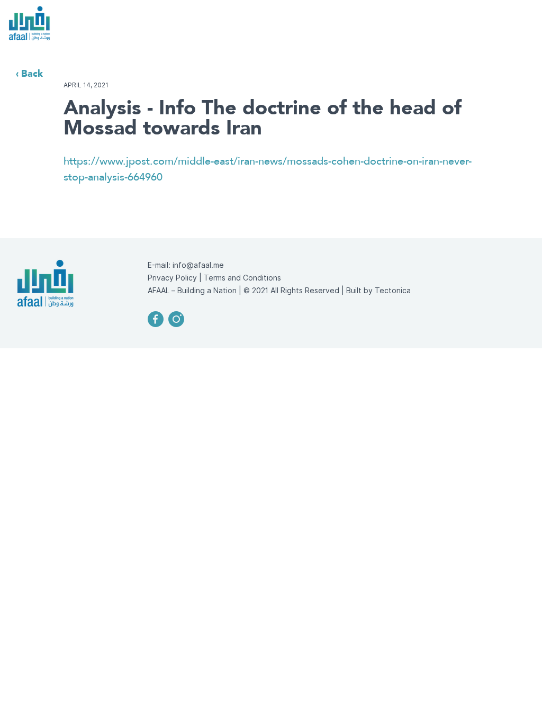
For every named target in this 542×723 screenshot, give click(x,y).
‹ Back (29, 73)
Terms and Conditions (242, 278)
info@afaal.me (198, 265)
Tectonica (393, 290)
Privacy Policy (172, 278)
